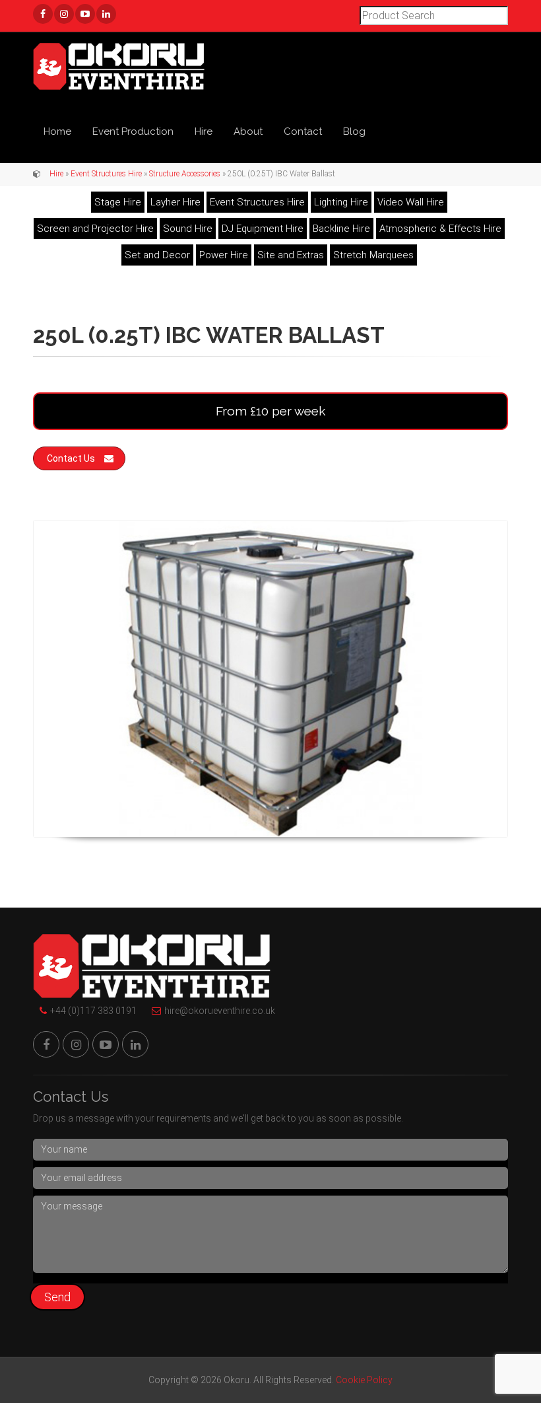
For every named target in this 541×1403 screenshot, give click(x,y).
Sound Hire (187, 228)
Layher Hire (175, 202)
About (248, 131)
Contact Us (71, 458)
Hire (203, 131)
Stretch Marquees (373, 255)
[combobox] (434, 15)
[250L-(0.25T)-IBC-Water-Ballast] (270, 679)
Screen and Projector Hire (95, 228)
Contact (303, 131)
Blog (354, 131)
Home (57, 131)
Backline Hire (341, 228)
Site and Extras (290, 255)
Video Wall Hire (410, 202)
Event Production (133, 131)
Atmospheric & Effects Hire (440, 228)
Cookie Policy (364, 1380)
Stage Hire (117, 202)
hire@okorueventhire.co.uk (219, 1010)
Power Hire (223, 255)
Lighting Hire (341, 202)
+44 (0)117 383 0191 (93, 1010)
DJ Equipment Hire (262, 228)
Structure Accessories (184, 173)
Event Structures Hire (106, 173)
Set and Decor (157, 255)
